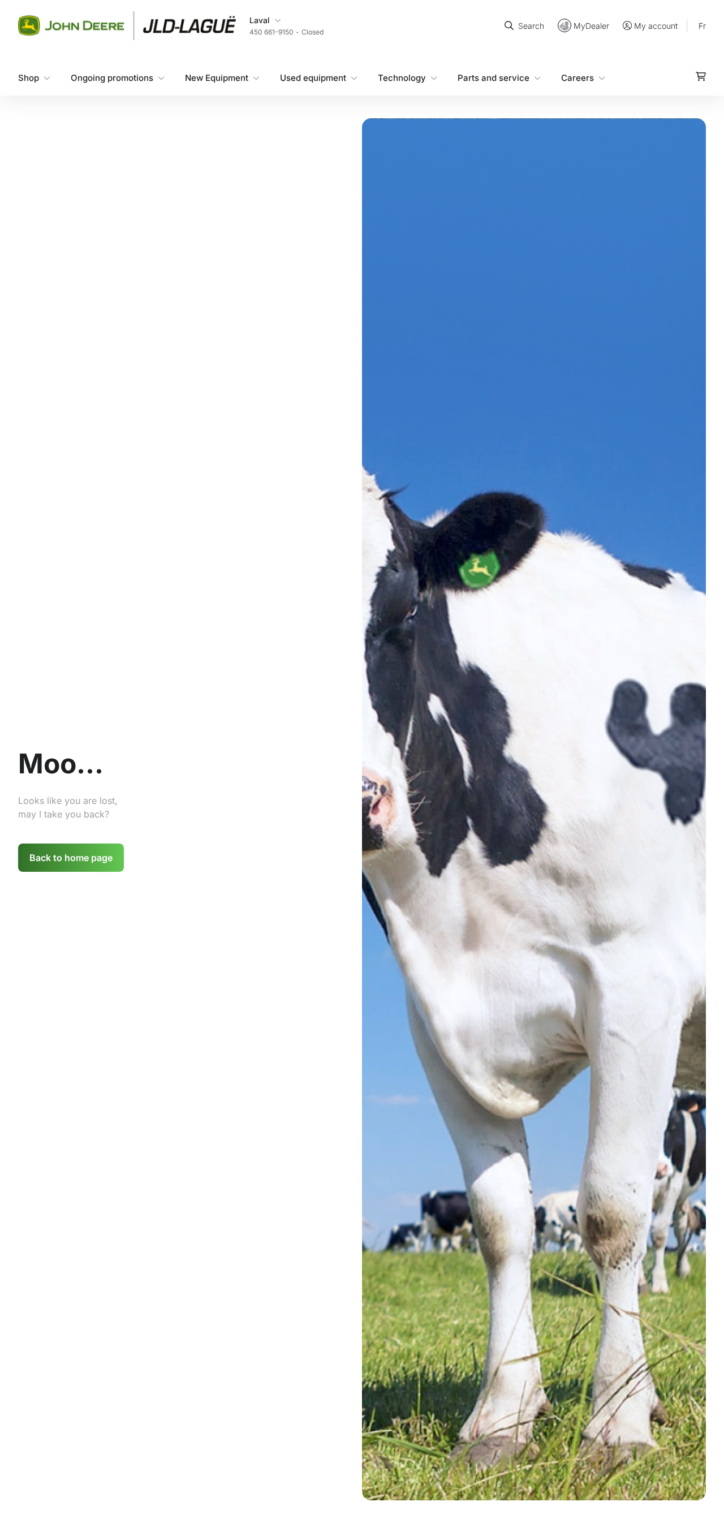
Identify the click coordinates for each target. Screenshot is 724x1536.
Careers (577, 77)
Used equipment (313, 77)
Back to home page (71, 857)
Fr (702, 25)
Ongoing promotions (112, 77)
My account (656, 26)
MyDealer (591, 25)
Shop (28, 77)
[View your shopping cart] (701, 75)
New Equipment (216, 77)
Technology (402, 77)
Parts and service (493, 77)
